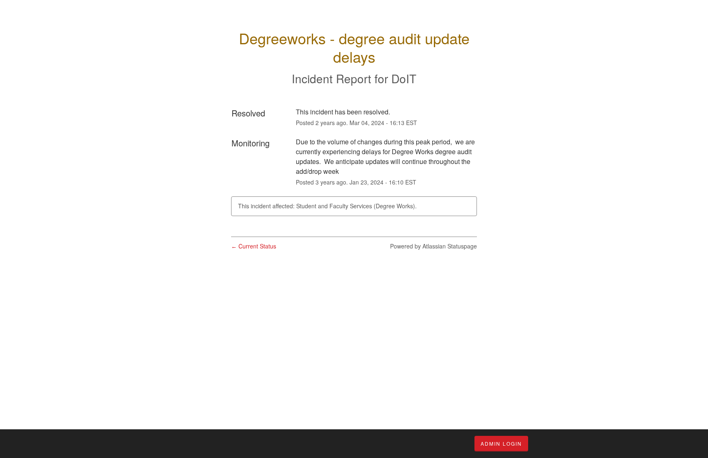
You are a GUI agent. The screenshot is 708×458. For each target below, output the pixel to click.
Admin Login (501, 443)
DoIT (403, 78)
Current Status (253, 246)
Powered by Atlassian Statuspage (433, 246)
